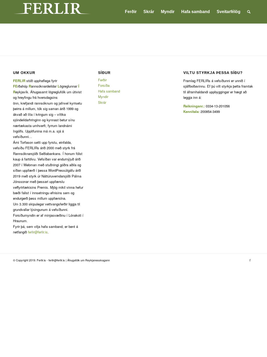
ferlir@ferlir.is (38, 231)
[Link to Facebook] (250, 260)
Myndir (103, 96)
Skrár (102, 102)
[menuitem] (131, 12)
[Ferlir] (52, 12)
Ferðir (102, 79)
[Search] (249, 12)
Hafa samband (109, 91)
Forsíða (104, 85)
